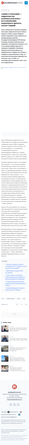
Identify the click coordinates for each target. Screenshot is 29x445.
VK (17, 304)
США (24, 298)
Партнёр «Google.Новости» (8, 414)
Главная (2, 9)
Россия (18, 298)
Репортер (7, 9)
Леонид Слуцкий (10, 298)
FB (14, 404)
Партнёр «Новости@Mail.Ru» (9, 417)
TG (21, 304)
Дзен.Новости (13, 412)
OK (26, 304)
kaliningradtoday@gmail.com (14, 399)
